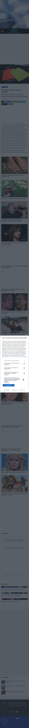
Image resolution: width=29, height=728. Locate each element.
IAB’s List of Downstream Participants (16, 356)
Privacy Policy (22, 390)
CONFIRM (8, 385)
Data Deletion (7, 390)
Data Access (14, 390)
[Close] (26, 338)
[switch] (24, 363)
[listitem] (14, 360)
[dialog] (14, 364)
